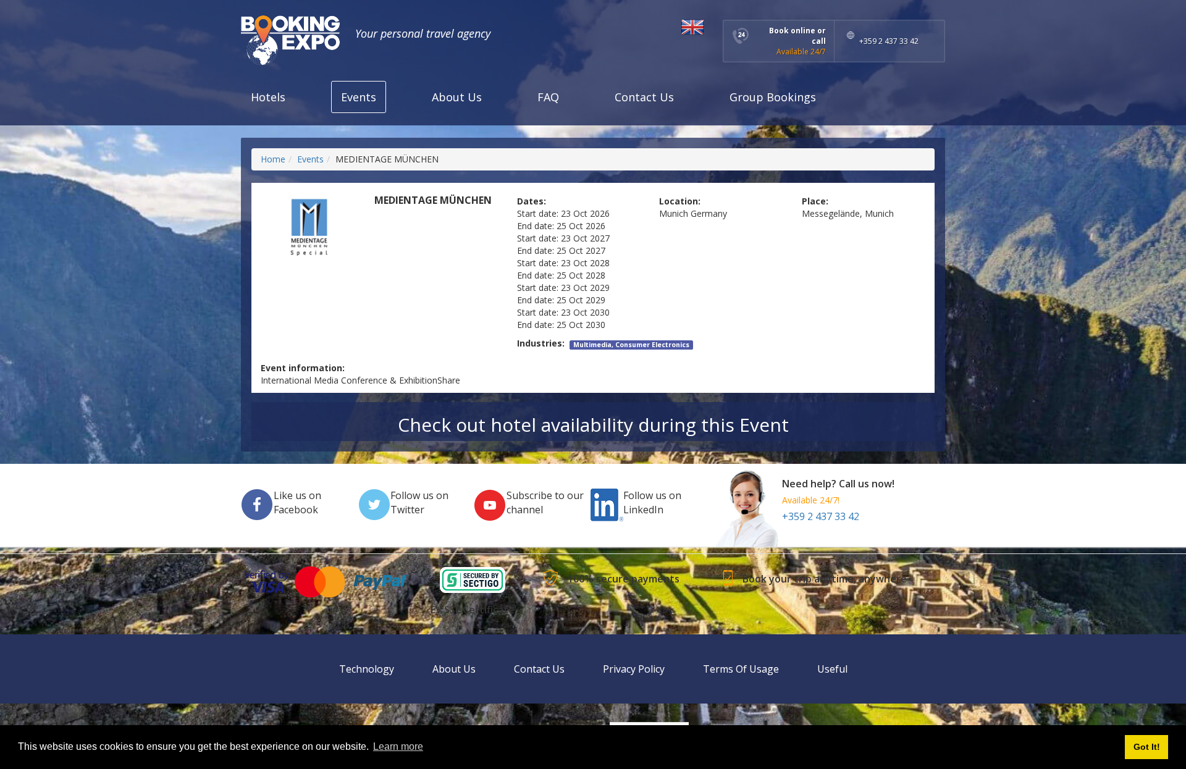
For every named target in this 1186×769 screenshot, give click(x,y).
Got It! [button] (1146, 747)
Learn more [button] (398, 746)
